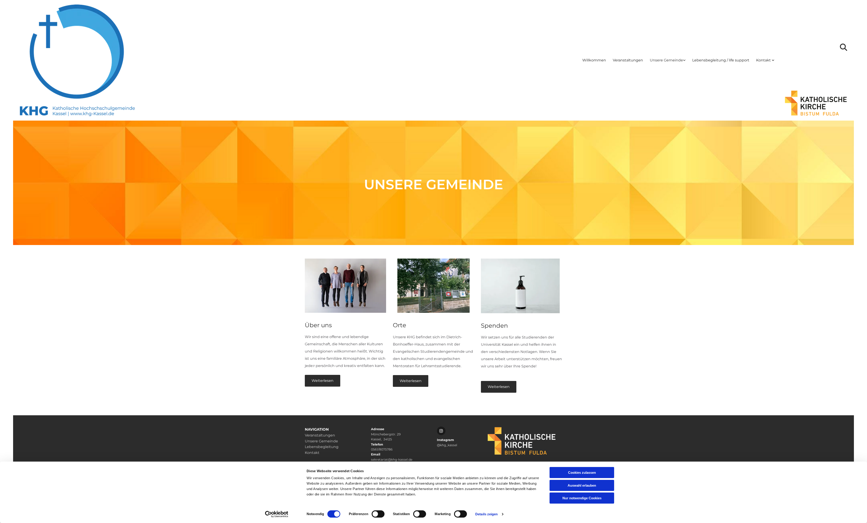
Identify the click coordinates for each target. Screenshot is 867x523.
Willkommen (594, 60)
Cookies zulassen (582, 472)
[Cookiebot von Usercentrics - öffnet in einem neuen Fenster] (276, 514)
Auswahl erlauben (582, 485)
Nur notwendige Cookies (581, 498)
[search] (843, 47)
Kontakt (764, 60)
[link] (667, 60)
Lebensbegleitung (321, 447)
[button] (322, 381)
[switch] (378, 514)
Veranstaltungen (628, 60)
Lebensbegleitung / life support (720, 60)
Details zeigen (486, 514)
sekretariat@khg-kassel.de (391, 460)
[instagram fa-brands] (441, 430)
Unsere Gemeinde (666, 60)
